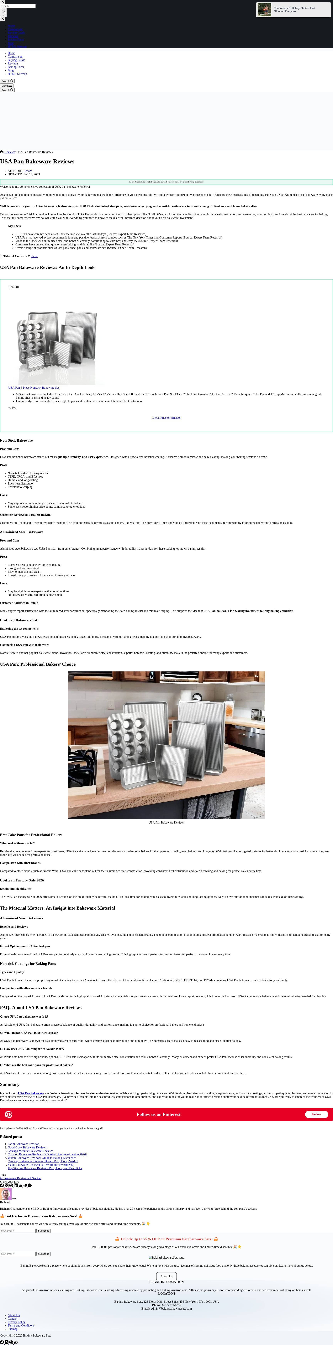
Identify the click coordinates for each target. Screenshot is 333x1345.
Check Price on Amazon (166, 417)
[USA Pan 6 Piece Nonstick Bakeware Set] (56, 384)
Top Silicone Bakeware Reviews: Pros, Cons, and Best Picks (45, 1168)
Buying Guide (16, 60)
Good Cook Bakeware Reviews (27, 1147)
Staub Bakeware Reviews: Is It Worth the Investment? (40, 1164)
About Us (166, 1276)
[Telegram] (25, 1186)
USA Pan (34, 1178)
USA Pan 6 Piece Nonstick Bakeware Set (33, 387)
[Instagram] (7, 1343)
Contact (12, 1318)
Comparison (15, 56)
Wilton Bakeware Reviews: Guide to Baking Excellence (42, 1157)
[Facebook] (2, 1186)
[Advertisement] (166, 121)
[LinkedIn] (16, 1186)
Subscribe (43, 1230)
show (34, 256)
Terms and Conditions (21, 1325)
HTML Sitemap (17, 73)
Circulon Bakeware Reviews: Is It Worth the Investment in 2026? (47, 1154)
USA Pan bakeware (31, 1093)
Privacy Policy (16, 1322)
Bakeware (7, 1178)
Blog (11, 70)
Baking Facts (16, 67)
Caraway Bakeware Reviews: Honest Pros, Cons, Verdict (43, 1161)
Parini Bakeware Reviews (23, 1144)
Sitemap (13, 1329)
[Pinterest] (11, 1186)
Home (11, 53)
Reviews (13, 63)
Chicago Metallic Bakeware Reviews (30, 1150)
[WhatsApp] (30, 1186)
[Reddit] (20, 1186)
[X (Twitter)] (7, 1186)
